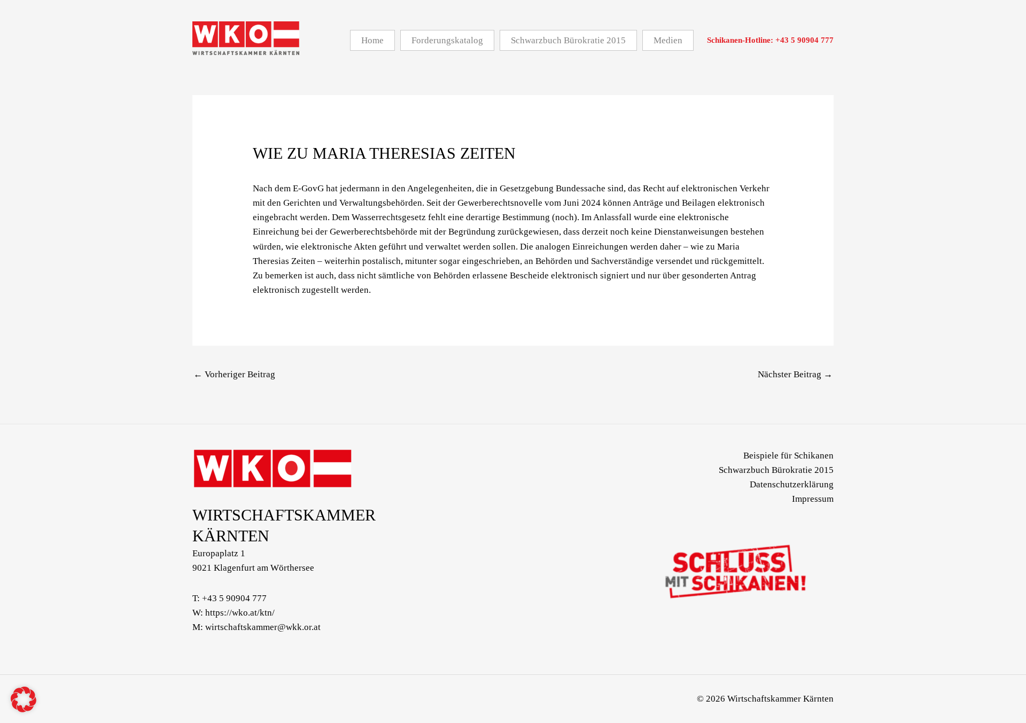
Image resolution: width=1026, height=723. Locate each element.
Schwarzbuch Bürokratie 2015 (776, 470)
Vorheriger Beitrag (234, 374)
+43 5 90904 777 (234, 598)
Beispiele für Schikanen (788, 455)
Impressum (813, 499)
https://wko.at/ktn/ (240, 613)
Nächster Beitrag (795, 374)
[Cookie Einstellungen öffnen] (23, 709)
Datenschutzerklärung (792, 484)
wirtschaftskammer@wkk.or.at (263, 627)
